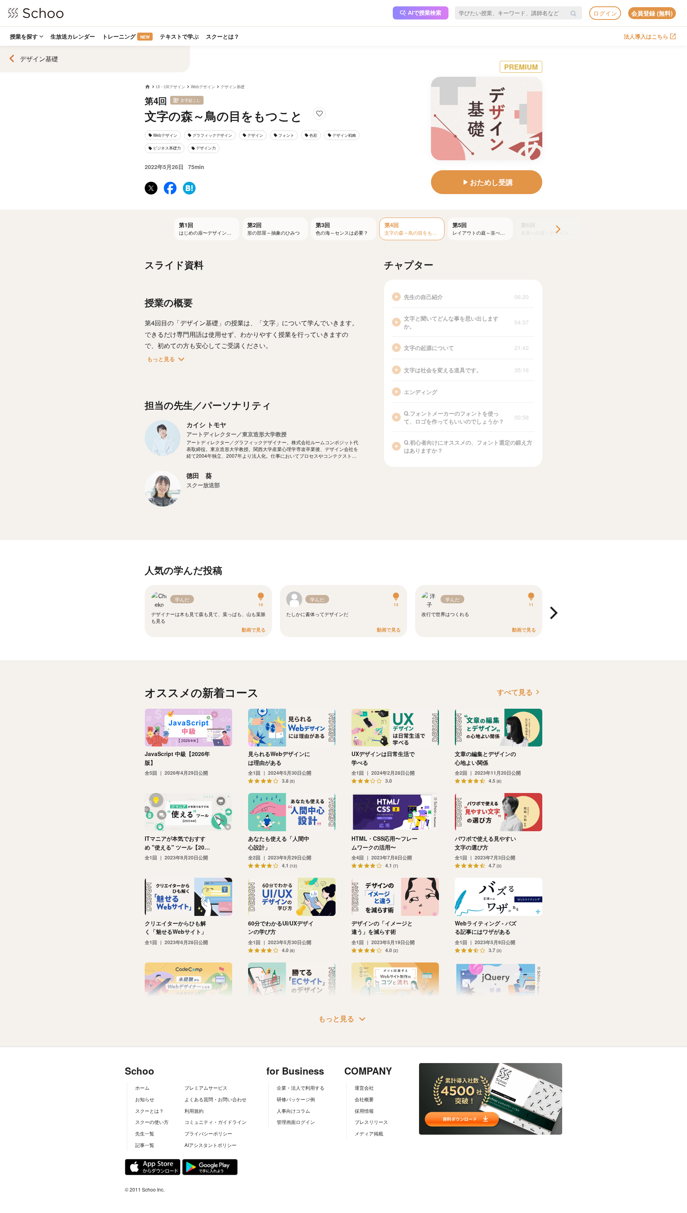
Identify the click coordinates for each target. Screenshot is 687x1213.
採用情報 (364, 1110)
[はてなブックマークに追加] (189, 188)
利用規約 (194, 1110)
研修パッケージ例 (296, 1099)
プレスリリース (371, 1121)
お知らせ (144, 1099)
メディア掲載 (369, 1133)
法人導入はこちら (646, 36)
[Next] (557, 230)
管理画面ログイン (296, 1121)
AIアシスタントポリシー (210, 1144)
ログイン (605, 13)
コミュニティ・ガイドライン (215, 1121)
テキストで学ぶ (179, 36)
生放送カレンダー (72, 36)
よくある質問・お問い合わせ (215, 1099)
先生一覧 (144, 1133)
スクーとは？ (222, 36)
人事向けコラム (293, 1110)
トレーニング (125, 36)
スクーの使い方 (152, 1121)
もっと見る (167, 359)
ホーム (142, 1087)
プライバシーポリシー (208, 1133)
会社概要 (364, 1099)
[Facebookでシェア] (170, 188)
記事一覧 (144, 1144)
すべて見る (519, 692)
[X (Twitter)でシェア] (151, 188)
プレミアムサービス (205, 1087)
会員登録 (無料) (652, 13)
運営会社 (364, 1087)
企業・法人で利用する (300, 1087)
